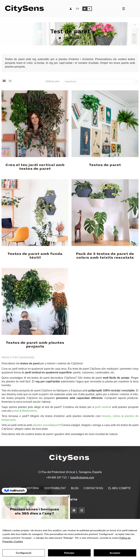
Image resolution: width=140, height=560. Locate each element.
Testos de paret (105, 165)
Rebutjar (69, 552)
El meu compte (119, 488)
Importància (101, 81)
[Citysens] (26, 8)
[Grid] (4, 81)
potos (15, 410)
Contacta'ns (93, 488)
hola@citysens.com (82, 477)
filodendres (29, 410)
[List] (10, 81)
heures (106, 416)
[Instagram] (82, 510)
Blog (75, 488)
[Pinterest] (74, 510)
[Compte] (71, 8)
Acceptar (115, 552)
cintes (117, 416)
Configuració (23, 552)
